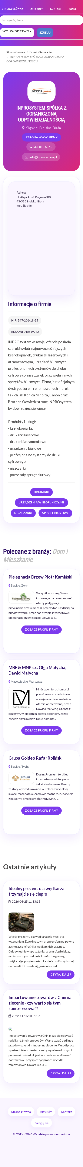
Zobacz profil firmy (41, 629)
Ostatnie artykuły (30, 867)
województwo (16, 31)
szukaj (45, 32)
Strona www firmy (41, 137)
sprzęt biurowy (55, 513)
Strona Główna (15, 52)
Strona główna (12, 8)
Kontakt (56, 8)
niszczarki (23, 513)
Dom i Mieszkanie (41, 52)
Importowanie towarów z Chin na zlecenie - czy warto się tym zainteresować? (40, 1003)
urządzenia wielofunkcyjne (41, 502)
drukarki (41, 492)
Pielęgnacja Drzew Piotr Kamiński (40, 576)
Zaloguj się (41, 1123)
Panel (73, 8)
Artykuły (36, 8)
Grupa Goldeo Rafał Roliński (36, 757)
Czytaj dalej (60, 974)
